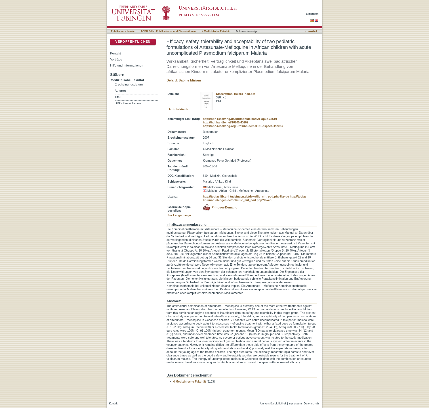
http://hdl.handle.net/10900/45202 (225, 122)
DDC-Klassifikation (128, 103)
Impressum (295, 403)
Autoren (120, 90)
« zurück (311, 31)
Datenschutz (311, 403)
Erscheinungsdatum (129, 84)
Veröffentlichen (132, 41)
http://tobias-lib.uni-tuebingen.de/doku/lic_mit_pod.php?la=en (255, 198)
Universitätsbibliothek (273, 403)
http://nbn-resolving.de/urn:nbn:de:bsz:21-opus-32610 (240, 119)
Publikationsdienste (123, 31)
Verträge (116, 59)
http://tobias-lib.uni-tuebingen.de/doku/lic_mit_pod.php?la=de (246, 196)
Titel (117, 97)
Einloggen (312, 13)
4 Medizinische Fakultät (216, 31)
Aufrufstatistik (178, 109)
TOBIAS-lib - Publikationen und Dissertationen (168, 31)
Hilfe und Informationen (126, 65)
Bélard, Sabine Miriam (183, 80)
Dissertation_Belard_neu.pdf (235, 94)
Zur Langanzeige (179, 215)
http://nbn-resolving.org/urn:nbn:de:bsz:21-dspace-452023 (243, 126)
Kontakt (115, 53)
